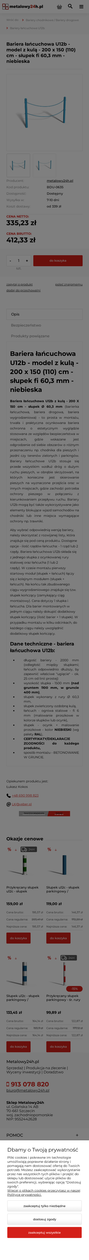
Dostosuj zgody (44, 1219)
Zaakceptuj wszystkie (44, 1232)
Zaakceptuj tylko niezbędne (44, 1206)
